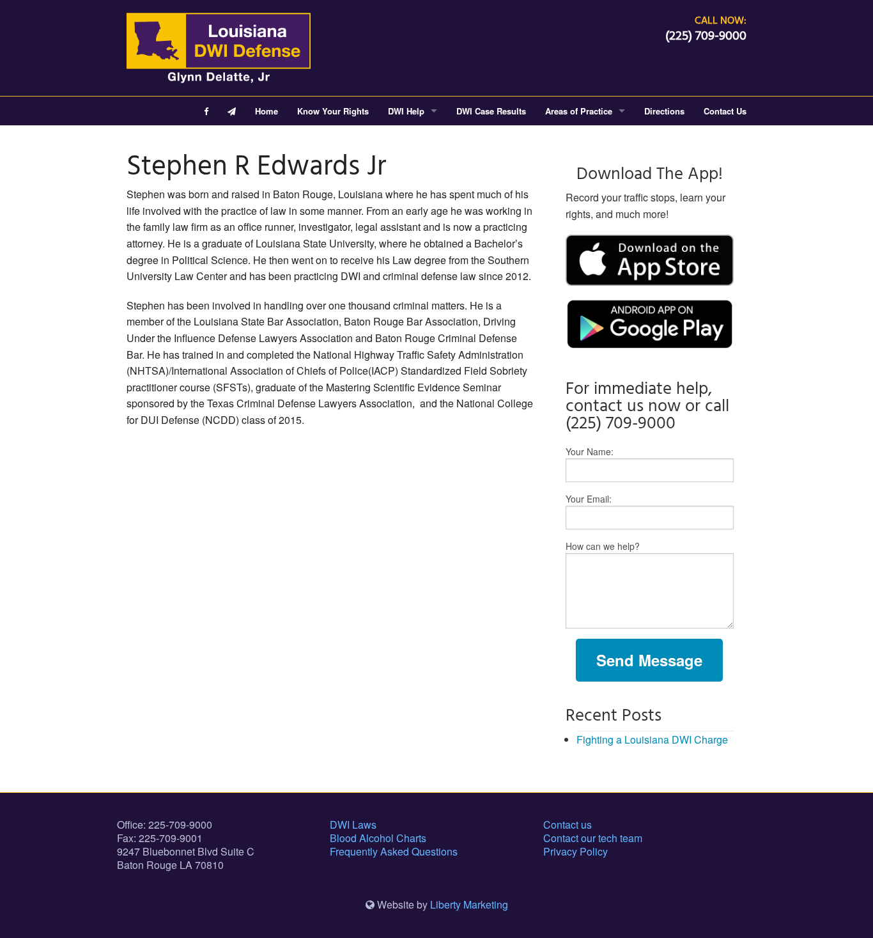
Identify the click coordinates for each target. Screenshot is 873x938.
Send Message (649, 660)
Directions (664, 111)
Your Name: (590, 451)
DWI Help (406, 111)
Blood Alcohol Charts (378, 838)
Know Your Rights (333, 111)
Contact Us (725, 111)
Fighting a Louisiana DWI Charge (652, 739)
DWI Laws (353, 824)
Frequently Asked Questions (394, 851)
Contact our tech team (592, 838)
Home (266, 111)
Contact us (567, 824)
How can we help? (603, 546)
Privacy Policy (575, 851)
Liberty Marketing (469, 904)
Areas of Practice (578, 111)
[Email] (231, 111)
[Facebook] (206, 111)
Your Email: (589, 498)
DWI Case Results (491, 111)
